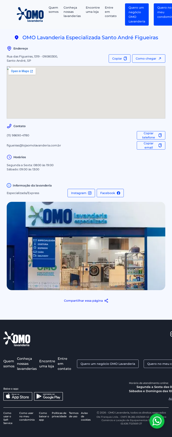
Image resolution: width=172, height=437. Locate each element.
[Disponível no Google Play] (48, 396)
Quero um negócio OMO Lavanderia (137, 14)
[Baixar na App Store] (17, 396)
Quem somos (54, 10)
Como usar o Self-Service (7, 418)
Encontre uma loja (93, 10)
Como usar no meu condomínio (27, 416)
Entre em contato (111, 12)
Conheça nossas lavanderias (72, 12)
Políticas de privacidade (59, 414)
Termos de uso (73, 414)
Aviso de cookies (86, 416)
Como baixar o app (44, 416)
